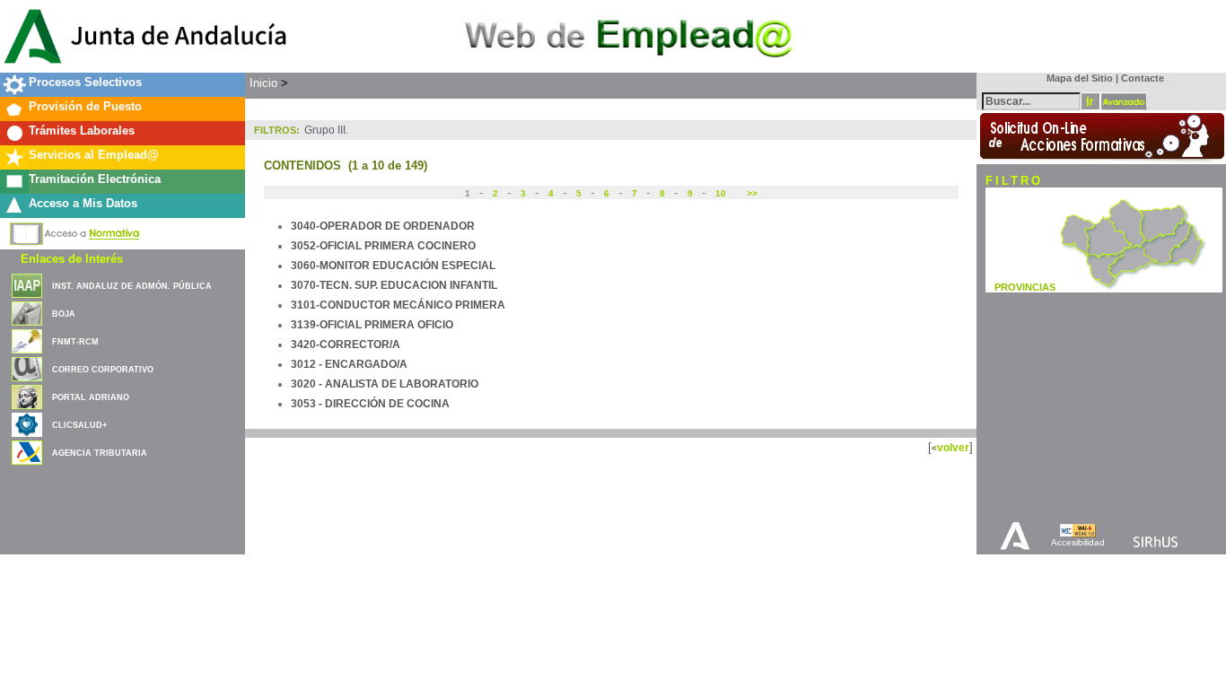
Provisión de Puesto (85, 106)
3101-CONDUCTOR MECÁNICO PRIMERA (398, 305)
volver (953, 447)
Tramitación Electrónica (95, 179)
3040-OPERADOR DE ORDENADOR (383, 226)
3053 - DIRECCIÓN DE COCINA (370, 403)
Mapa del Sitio (1075, 78)
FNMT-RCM (75, 341)
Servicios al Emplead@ (94, 154)
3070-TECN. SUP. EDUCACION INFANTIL (394, 285)
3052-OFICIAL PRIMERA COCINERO (383, 246)
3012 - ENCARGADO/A (349, 364)
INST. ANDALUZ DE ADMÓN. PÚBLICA (132, 286)
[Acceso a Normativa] (75, 230)
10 (720, 193)
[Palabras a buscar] (1031, 100)
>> (750, 193)
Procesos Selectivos (85, 82)
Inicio (263, 83)
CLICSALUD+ (79, 425)
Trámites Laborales (82, 130)
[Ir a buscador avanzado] (1123, 101)
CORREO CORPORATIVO (102, 369)
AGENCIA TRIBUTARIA (99, 453)
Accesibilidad (1078, 542)
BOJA (63, 314)
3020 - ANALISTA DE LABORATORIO (384, 384)
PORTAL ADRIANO (90, 397)
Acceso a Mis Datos (83, 203)
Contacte (1142, 78)
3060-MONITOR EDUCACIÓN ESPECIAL (393, 265)
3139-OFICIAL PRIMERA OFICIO (372, 324)
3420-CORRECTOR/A (345, 344)
